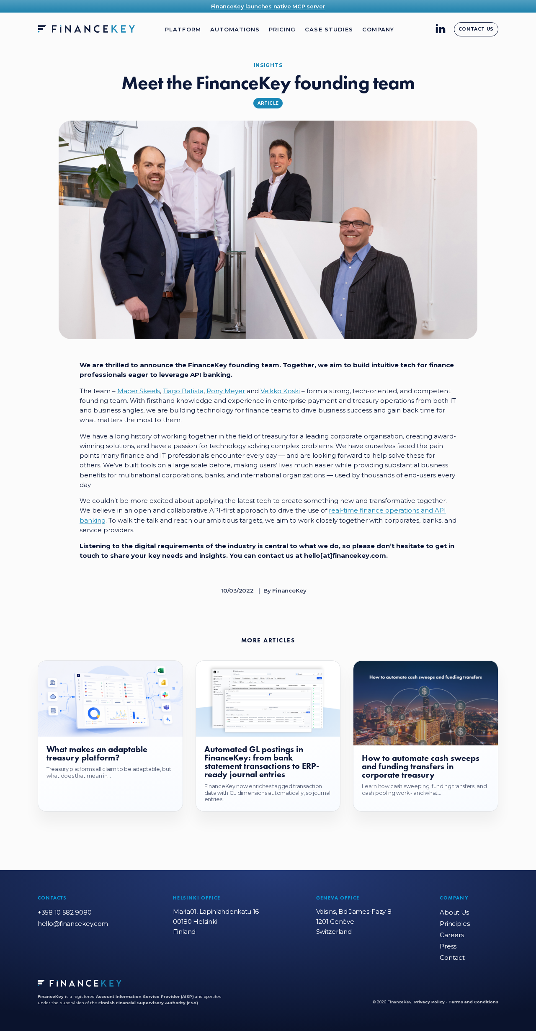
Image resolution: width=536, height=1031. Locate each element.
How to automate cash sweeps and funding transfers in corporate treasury (420, 767)
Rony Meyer (225, 391)
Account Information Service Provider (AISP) (145, 996)
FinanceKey (51, 996)
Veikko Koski (280, 391)
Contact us (476, 29)
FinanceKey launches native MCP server (268, 6)
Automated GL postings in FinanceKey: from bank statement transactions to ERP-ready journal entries (261, 762)
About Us (454, 912)
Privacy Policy (429, 1002)
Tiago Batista (183, 391)
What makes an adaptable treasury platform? (96, 753)
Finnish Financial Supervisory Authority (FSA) (148, 1002)
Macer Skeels (138, 391)
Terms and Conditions (473, 1002)
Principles (454, 924)
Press (448, 946)
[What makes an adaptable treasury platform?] (110, 699)
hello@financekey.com (73, 924)
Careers (452, 935)
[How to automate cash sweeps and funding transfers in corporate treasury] (425, 703)
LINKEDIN (441, 28)
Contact (452, 957)
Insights (268, 65)
